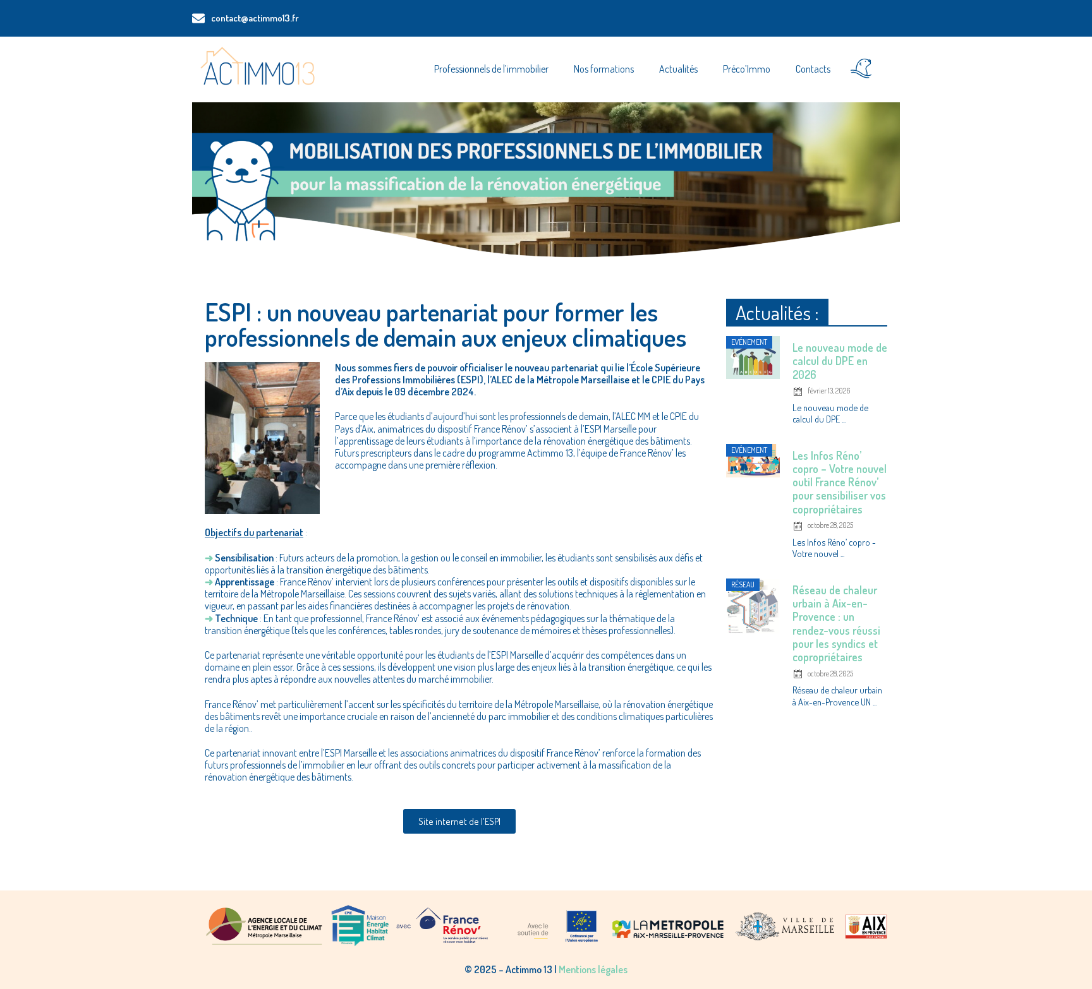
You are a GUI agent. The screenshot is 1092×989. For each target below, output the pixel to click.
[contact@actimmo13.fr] (198, 18)
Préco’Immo (746, 69)
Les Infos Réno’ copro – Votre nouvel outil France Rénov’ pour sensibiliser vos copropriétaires (839, 482)
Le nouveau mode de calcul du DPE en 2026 (839, 360)
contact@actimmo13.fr (255, 18)
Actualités (678, 69)
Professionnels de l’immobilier (491, 69)
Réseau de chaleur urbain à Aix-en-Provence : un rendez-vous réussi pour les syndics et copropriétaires (836, 623)
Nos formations (604, 69)
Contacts (813, 69)
